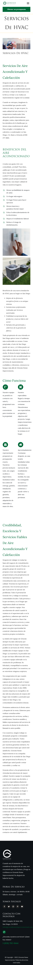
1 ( (10, 943)
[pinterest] (17, 906)
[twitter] (9, 906)
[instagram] (13, 906)
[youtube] (22, 906)
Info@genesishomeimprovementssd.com (18, 927)
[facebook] (4, 906)
